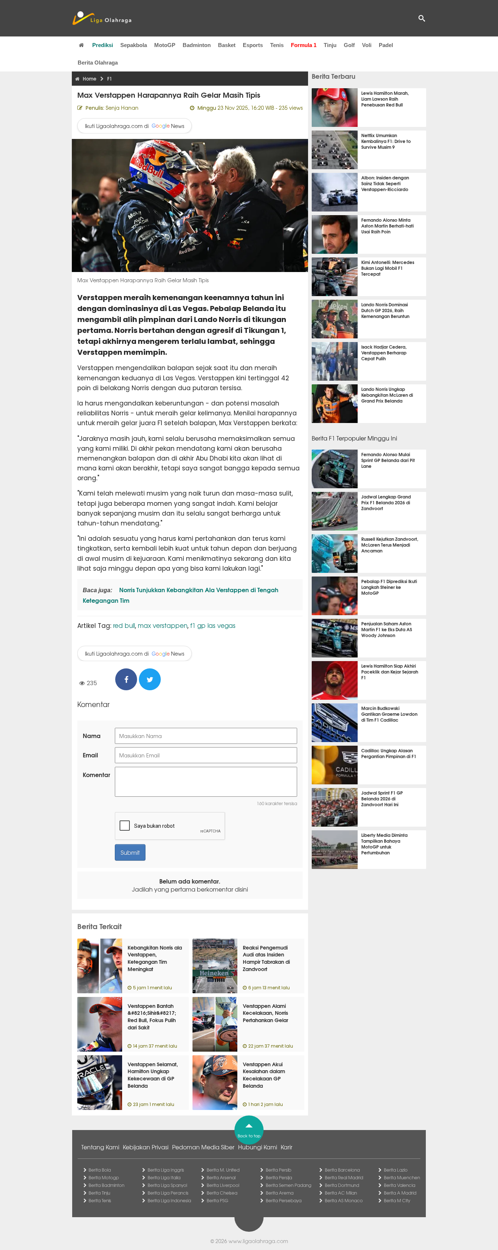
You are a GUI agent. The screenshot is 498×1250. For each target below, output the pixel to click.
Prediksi (102, 45)
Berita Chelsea (222, 1192)
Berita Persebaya (283, 1200)
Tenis (277, 45)
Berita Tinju (99, 1192)
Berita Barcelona (342, 1169)
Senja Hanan (122, 107)
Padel (386, 45)
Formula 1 (303, 45)
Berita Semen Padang (288, 1185)
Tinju (330, 45)
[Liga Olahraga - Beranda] (102, 18)
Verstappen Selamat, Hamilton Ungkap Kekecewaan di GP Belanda (153, 1075)
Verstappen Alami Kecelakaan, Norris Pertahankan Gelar (265, 1013)
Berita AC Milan (341, 1192)
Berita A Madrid (400, 1192)
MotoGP (164, 45)
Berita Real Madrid (344, 1177)
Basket (227, 45)
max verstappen (162, 625)
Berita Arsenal (221, 1177)
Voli (366, 45)
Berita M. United (223, 1169)
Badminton (197, 45)
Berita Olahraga (98, 62)
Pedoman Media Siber (203, 1146)
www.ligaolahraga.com (258, 1241)
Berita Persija (279, 1177)
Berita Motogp (104, 1177)
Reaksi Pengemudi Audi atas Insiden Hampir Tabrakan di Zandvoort (266, 958)
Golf (349, 45)
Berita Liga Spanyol (167, 1185)
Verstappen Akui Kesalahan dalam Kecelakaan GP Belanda (264, 1075)
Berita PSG (217, 1200)
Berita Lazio (396, 1169)
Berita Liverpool (223, 1185)
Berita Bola (100, 1169)
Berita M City (397, 1200)
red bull (124, 625)
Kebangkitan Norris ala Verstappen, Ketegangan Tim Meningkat (155, 958)
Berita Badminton (106, 1185)
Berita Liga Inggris (166, 1169)
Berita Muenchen (402, 1177)
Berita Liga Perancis (168, 1192)
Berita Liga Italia (164, 1177)
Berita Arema (279, 1192)
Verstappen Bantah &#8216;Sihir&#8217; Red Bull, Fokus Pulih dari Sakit (152, 1016)
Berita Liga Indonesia (169, 1200)
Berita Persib (278, 1169)
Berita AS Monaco (344, 1200)
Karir (286, 1146)
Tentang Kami (100, 1146)
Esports (253, 45)
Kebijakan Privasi (145, 1146)
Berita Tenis (100, 1200)
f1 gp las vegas (213, 625)
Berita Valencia (399, 1185)
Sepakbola (133, 45)
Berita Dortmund (342, 1185)
